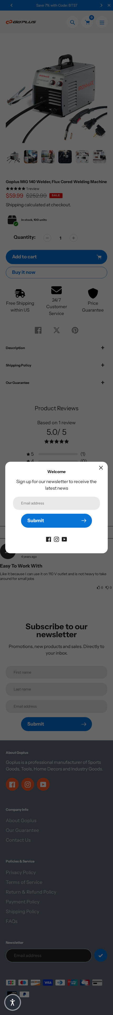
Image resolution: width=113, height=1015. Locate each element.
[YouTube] (64, 539)
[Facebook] (48, 539)
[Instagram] (56, 539)
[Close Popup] (101, 467)
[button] (12, 1002)
